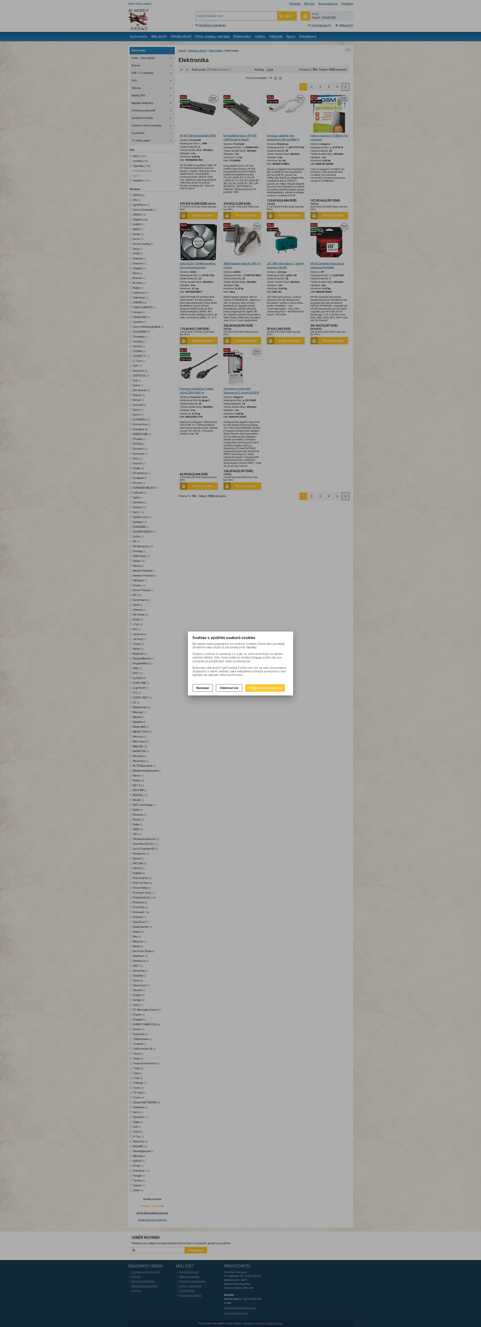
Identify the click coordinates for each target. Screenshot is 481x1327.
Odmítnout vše (229, 687)
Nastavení (202, 687)
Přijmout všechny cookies (265, 687)
